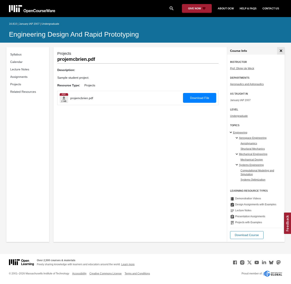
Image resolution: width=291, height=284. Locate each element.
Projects (15, 84)
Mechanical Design (252, 159)
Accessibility (79, 273)
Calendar (16, 62)
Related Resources (23, 91)
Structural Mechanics (253, 148)
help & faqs (248, 8)
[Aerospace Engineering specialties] (237, 138)
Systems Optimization (253, 179)
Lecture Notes (19, 69)
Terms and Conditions (137, 273)
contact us (270, 8)
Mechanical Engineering (253, 154)
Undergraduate (239, 115)
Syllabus (16, 54)
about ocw (226, 8)
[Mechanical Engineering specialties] (237, 154)
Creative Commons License (105, 273)
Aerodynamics (249, 143)
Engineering (240, 132)
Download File (199, 98)
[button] (247, 235)
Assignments (18, 76)
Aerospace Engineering (253, 137)
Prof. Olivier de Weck (242, 68)
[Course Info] (281, 51)
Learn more (128, 264)
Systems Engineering (251, 165)
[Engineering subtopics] (231, 132)
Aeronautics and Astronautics (247, 84)
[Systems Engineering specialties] (237, 165)
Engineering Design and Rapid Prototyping (74, 34)
